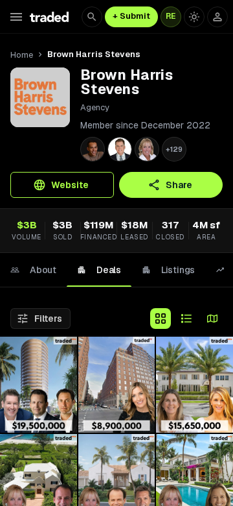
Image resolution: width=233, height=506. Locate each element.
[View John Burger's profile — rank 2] (119, 149)
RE (171, 16)
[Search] (92, 16)
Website (70, 185)
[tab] (33, 270)
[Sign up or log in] (217, 16)
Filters (48, 318)
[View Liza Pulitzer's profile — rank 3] (147, 149)
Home (21, 54)
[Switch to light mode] (194, 16)
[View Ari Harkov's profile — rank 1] (92, 149)
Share (179, 185)
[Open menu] (16, 17)
